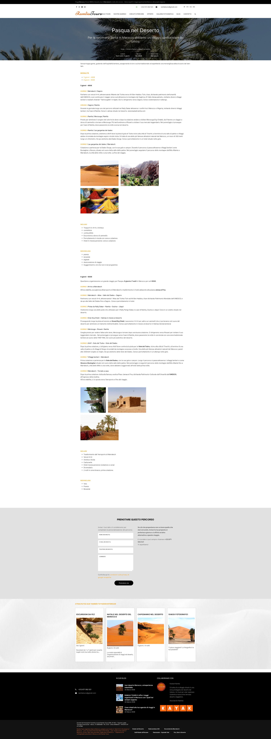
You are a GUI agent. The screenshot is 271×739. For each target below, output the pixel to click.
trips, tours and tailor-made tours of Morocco (100, 732)
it (184, 7)
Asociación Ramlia (176, 701)
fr (187, 7)
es (191, 7)
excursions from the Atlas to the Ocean (98, 730)
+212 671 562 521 (147, 7)
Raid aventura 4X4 (154, 729)
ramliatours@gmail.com (169, 7)
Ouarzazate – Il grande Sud (161, 732)
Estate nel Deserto (138, 729)
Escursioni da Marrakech (171, 729)
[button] (195, 14)
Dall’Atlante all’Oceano (141, 732)
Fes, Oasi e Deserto (180, 732)
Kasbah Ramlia (175, 684)
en (194, 7)
